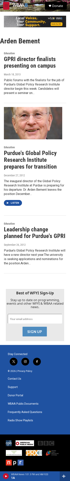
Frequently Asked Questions (25, 412)
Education (9, 53)
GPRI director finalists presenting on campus (30, 62)
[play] (6, 476)
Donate (57, 6)
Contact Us (14, 378)
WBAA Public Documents (23, 403)
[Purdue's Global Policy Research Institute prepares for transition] (33, 123)
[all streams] (65, 476)
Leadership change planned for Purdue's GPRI (34, 233)
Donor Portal (15, 395)
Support (13, 387)
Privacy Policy (25, 371)
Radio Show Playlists (20, 420)
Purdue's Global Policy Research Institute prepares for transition (30, 160)
